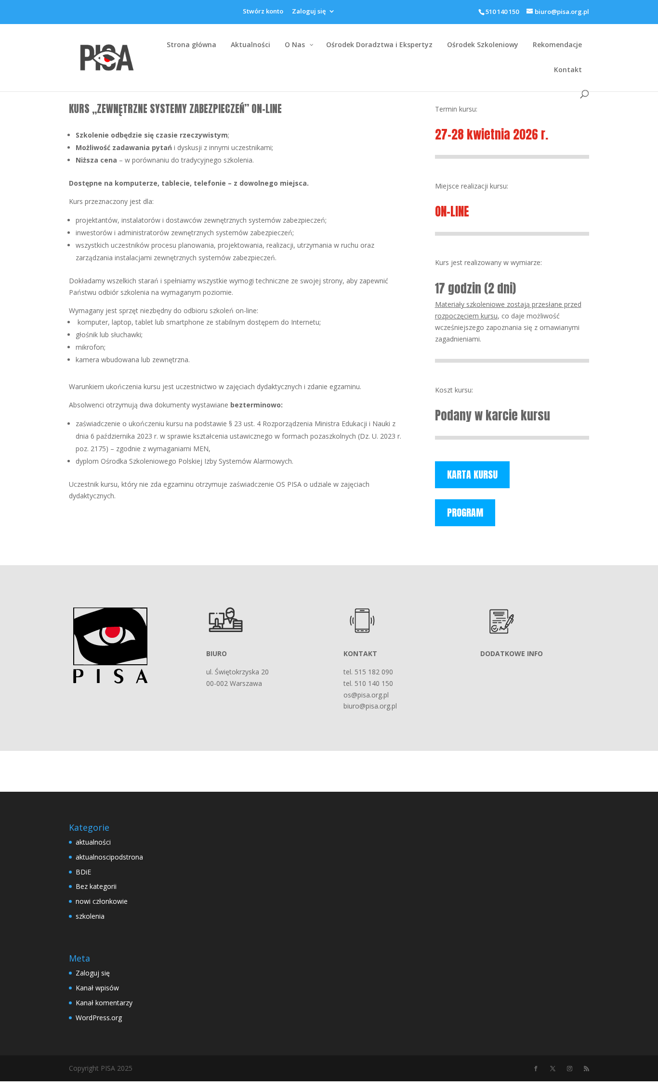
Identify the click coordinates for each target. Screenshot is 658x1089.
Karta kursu (472, 474)
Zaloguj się (309, 11)
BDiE (83, 871)
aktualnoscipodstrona (109, 856)
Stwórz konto (263, 11)
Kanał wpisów (97, 987)
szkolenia (90, 916)
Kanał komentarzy (104, 1002)
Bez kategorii (96, 886)
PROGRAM (465, 512)
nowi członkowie (102, 901)
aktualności (93, 842)
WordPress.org (99, 1017)
